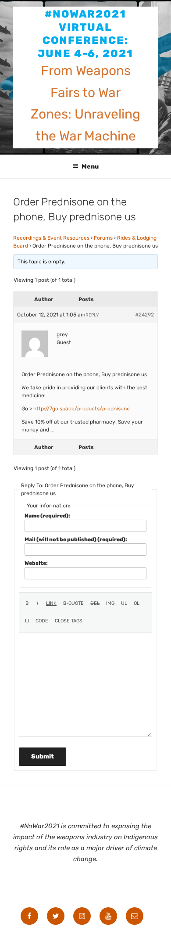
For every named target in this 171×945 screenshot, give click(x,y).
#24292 (144, 315)
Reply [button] (92, 315)
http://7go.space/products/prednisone (81, 409)
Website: (36, 563)
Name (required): (47, 516)
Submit (42, 756)
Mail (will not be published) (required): (76, 539)
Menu (90, 166)
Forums (103, 238)
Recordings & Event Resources (51, 238)
